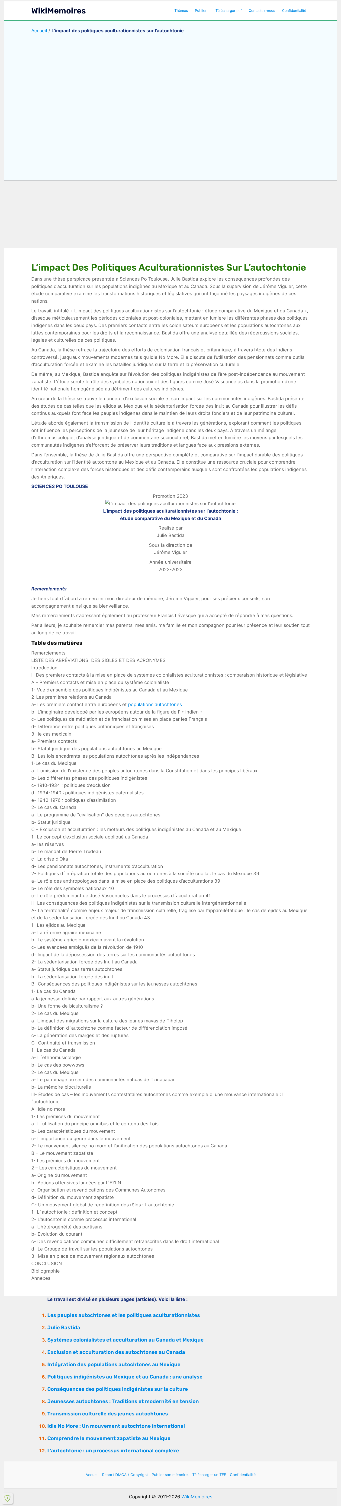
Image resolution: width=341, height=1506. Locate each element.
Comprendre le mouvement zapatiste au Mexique (108, 1438)
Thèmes (181, 10)
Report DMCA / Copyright (125, 1474)
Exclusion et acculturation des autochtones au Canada (116, 1352)
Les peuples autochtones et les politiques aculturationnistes (123, 1315)
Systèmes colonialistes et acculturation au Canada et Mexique (125, 1340)
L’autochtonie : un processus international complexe (113, 1450)
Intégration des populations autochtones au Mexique (113, 1364)
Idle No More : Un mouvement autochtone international (116, 1426)
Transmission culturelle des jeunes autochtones (107, 1414)
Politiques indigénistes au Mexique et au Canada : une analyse (125, 1377)
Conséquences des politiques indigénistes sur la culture (117, 1389)
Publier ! (202, 10)
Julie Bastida (63, 1327)
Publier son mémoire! (170, 1474)
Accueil (39, 30)
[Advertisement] (170, 214)
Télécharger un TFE (209, 1474)
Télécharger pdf (229, 10)
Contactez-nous (262, 10)
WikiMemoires (58, 11)
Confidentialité (294, 10)
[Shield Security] (7, 1498)
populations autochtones (155, 704)
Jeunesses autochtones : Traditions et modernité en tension (123, 1401)
